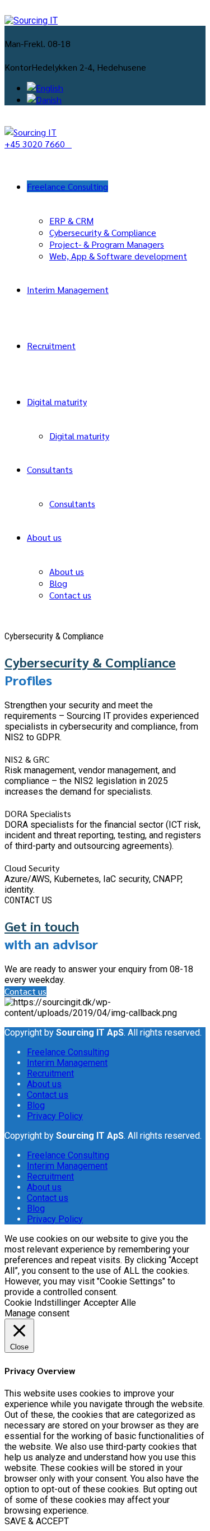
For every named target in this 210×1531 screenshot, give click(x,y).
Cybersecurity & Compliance (102, 232)
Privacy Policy (55, 1116)
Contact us (70, 595)
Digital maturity (57, 401)
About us (44, 537)
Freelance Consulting (67, 186)
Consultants (50, 469)
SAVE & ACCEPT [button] (36, 1521)
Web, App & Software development (118, 256)
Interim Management (68, 289)
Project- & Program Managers (106, 244)
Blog (58, 583)
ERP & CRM (71, 220)
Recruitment (51, 345)
